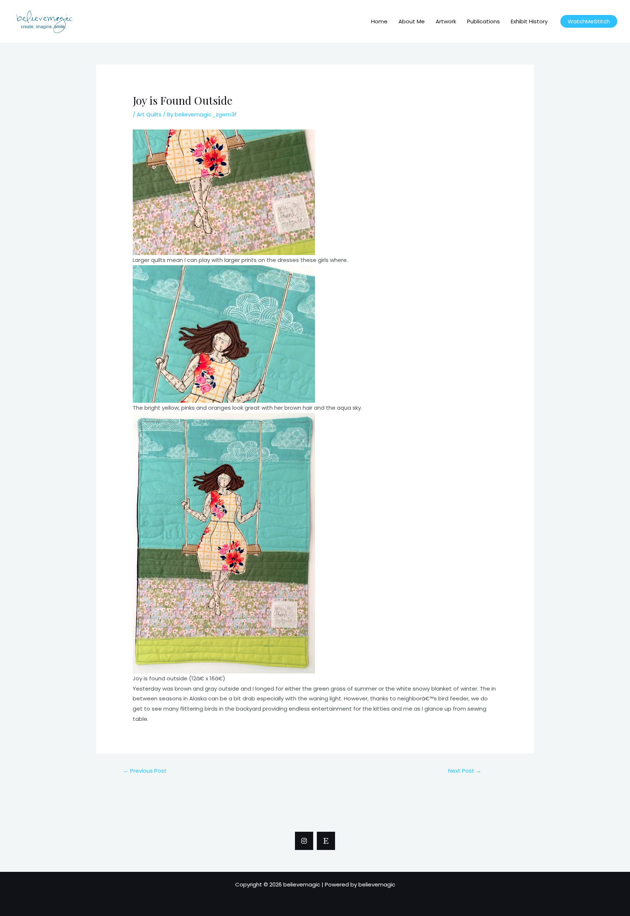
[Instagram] (304, 841)
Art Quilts (149, 114)
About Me (411, 21)
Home (379, 21)
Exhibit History (529, 21)
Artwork (446, 21)
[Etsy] (326, 841)
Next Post (464, 770)
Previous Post (145, 770)
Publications (483, 21)
